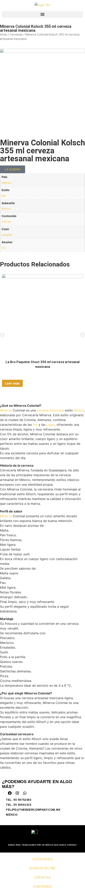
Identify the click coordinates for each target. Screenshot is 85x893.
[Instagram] (17, 793)
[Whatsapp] (24, 793)
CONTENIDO (42, 886)
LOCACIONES (42, 859)
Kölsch (79, 410)
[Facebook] (9, 793)
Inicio (3, 34)
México (6, 182)
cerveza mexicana (50, 410)
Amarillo (7, 234)
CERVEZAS (42, 877)
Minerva (6, 410)
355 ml (6, 221)
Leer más (12, 383)
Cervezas (16, 34)
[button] (42, 14)
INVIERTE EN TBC (42, 868)
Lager (50, 425)
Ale (4, 195)
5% (4, 248)
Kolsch (6, 208)
